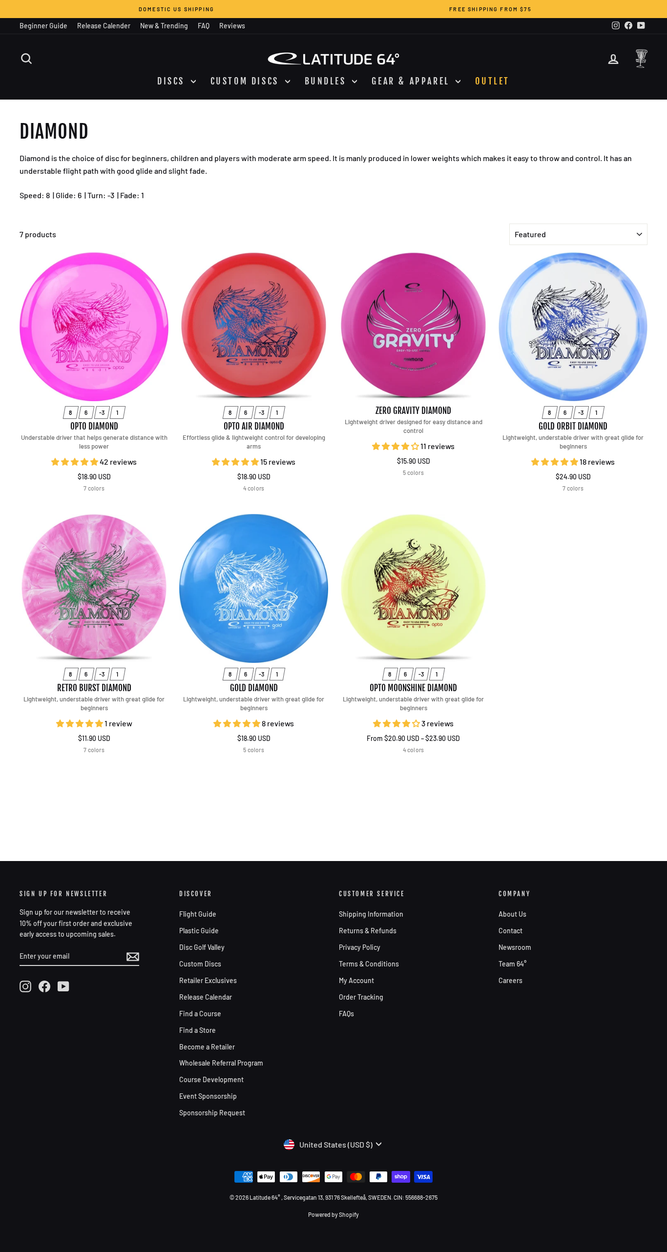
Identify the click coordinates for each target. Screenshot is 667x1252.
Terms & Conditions (369, 964)
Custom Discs (200, 964)
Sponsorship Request (212, 1112)
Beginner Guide (43, 25)
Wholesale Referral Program (221, 1063)
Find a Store (197, 1030)
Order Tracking (361, 997)
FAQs (346, 1013)
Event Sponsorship (208, 1096)
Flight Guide (197, 914)
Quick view (94, 391)
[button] (75, 461)
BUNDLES (327, 81)
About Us (512, 914)
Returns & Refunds (367, 930)
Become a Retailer (207, 1047)
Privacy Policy (359, 947)
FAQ (203, 25)
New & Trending (164, 25)
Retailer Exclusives (208, 980)
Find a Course (200, 1013)
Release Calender (103, 25)
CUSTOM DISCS (246, 81)
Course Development (211, 1079)
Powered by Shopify (333, 1214)
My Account (356, 980)
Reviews (232, 25)
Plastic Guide (199, 930)
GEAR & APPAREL (412, 81)
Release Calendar (205, 997)
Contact (510, 930)
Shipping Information (371, 914)
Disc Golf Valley (202, 947)
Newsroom (515, 947)
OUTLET (492, 81)
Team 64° (512, 964)
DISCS (172, 81)
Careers (510, 980)
